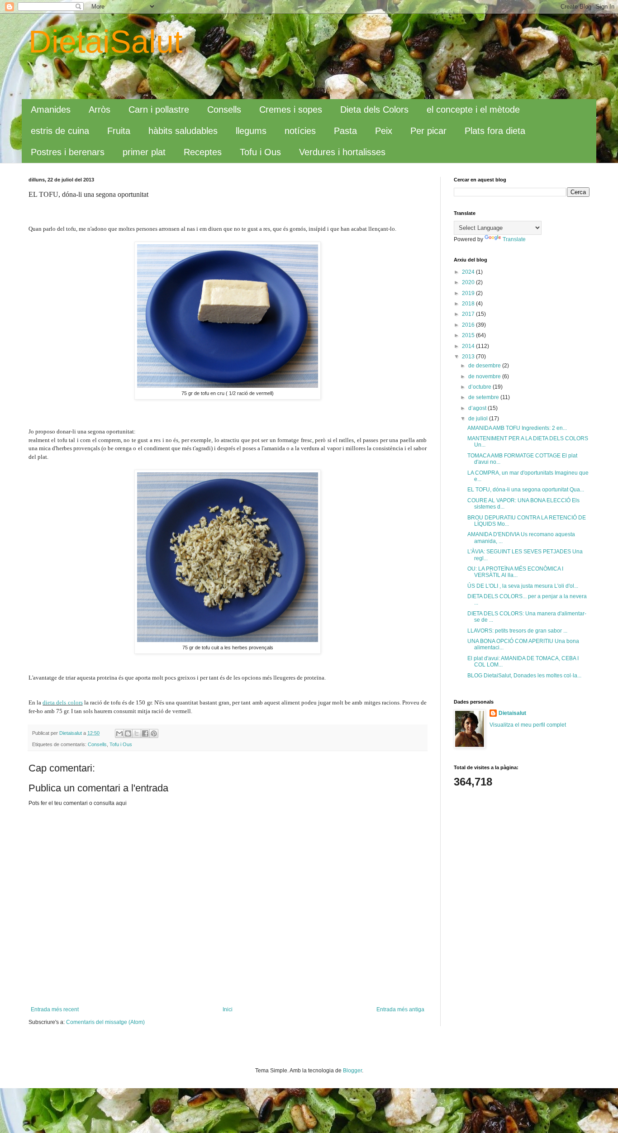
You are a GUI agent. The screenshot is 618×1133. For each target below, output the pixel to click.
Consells (224, 109)
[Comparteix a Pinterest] (153, 733)
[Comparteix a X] (136, 733)
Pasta (345, 131)
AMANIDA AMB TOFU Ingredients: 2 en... (517, 428)
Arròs (99, 109)
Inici (228, 1009)
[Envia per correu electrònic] (119, 733)
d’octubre (480, 387)
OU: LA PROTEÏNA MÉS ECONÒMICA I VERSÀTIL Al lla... (515, 572)
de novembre (485, 376)
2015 (469, 335)
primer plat (144, 152)
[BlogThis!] (128, 733)
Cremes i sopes (290, 109)
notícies (300, 131)
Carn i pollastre (158, 109)
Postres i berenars (68, 152)
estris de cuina (60, 131)
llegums (251, 131)
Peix (383, 131)
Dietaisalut (512, 713)
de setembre (484, 397)
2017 (469, 314)
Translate (514, 239)
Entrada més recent (55, 1009)
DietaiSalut (105, 41)
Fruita (118, 131)
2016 (469, 325)
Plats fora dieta (495, 131)
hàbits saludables (183, 131)
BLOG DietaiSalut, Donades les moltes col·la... (524, 675)
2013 (469, 356)
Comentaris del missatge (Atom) (105, 1022)
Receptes (203, 152)
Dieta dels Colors (374, 109)
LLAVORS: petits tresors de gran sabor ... (517, 631)
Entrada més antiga (400, 1009)
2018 (469, 303)
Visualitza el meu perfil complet (528, 725)
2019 (469, 293)
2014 (469, 346)
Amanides (51, 109)
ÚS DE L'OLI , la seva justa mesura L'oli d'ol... (522, 586)
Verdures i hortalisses (342, 152)
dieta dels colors (62, 702)
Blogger (352, 1070)
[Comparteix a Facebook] (145, 733)
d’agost (478, 408)
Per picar (428, 131)
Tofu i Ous (260, 152)
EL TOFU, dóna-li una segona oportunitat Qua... (525, 489)
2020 (469, 282)
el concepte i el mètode (473, 109)
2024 (469, 272)
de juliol (478, 418)
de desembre (485, 365)
